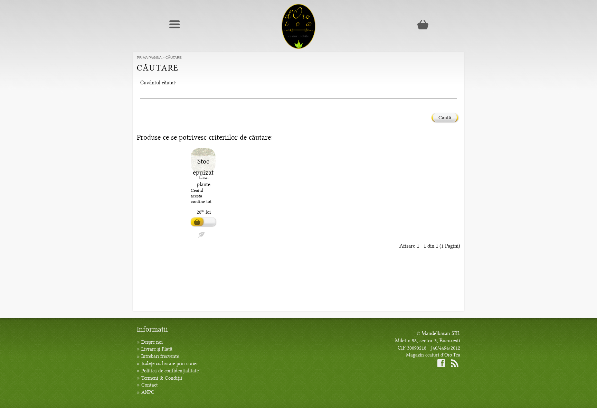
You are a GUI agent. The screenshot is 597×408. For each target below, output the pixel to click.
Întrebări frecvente (160, 356)
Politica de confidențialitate (170, 371)
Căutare (173, 57)
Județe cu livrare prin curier (169, 364)
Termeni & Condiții (161, 378)
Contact (149, 385)
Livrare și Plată (156, 349)
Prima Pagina (149, 57)
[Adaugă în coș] (203, 221)
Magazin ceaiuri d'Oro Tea (433, 355)
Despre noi (152, 342)
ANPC (147, 392)
